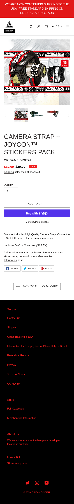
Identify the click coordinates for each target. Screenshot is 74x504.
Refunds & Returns (18, 355)
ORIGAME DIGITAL (41, 492)
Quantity (8, 184)
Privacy (11, 364)
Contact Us (13, 317)
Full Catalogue (15, 408)
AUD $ (55, 26)
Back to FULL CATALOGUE (40, 286)
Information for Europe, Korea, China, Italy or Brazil (37, 346)
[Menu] (68, 26)
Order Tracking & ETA (20, 336)
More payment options (37, 222)
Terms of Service (17, 374)
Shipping (9, 171)
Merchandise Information (21, 417)
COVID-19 (13, 383)
